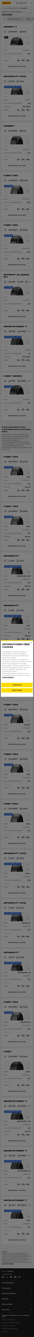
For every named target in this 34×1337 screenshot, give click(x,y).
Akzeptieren (17, 690)
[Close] (31, 642)
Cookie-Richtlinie (8, 677)
